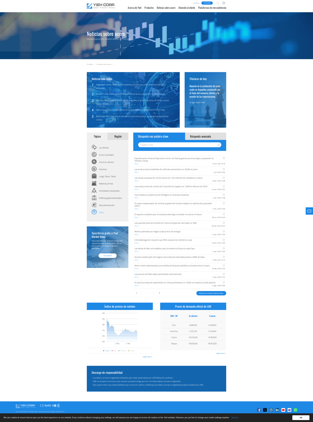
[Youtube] (283, 410)
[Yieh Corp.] (101, 6)
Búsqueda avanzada (200, 136)
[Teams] (289, 410)
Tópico (97, 136)
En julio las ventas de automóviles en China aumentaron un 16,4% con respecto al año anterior (175, 282)
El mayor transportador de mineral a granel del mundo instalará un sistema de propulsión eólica (173, 204)
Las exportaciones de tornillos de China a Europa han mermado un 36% (165, 223)
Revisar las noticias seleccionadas (211, 293)
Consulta (207, 3)
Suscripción (107, 255)
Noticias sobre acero (166, 8)
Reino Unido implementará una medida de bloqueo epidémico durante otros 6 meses (171, 265)
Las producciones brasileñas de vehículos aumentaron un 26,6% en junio (165, 169)
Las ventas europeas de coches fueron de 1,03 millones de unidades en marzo (168, 178)
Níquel (107, 351)
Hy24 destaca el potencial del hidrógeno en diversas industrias (161, 195)
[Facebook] (259, 410)
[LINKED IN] (277, 410)
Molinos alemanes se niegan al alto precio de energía (157, 231)
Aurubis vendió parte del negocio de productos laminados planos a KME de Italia (169, 257)
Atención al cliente (186, 8)
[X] (265, 410)
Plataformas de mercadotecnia (212, 8)
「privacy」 (235, 418)
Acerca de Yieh (134, 8)
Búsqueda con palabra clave (153, 136)
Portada (90, 64)
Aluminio (123, 351)
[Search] (217, 3)
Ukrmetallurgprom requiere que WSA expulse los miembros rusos (163, 240)
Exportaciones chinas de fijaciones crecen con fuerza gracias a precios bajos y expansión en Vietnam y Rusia (174, 159)
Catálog (196, 3)
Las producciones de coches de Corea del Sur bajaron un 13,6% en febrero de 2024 (170, 186)
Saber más (146, 357)
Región (118, 136)
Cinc (115, 351)
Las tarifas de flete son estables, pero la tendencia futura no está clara (164, 248)
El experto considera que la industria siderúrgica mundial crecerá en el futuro (168, 214)
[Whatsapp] (295, 410)
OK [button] (301, 418)
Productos (149, 8)
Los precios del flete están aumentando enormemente (158, 274)
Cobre (132, 351)
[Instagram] (271, 410)
